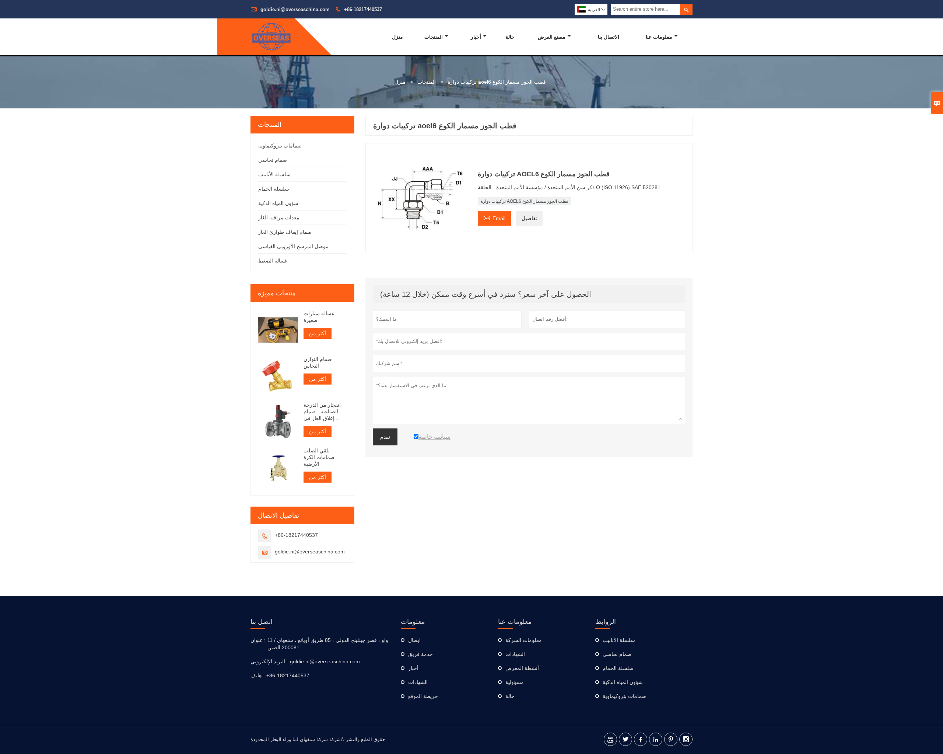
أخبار (476, 37)
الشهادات (418, 682)
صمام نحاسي (272, 160)
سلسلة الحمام (273, 189)
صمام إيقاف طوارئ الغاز (285, 232)
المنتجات (433, 37)
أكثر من (317, 333)
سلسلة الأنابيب (274, 174)
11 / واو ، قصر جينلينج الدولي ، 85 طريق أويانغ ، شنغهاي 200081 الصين (327, 643)
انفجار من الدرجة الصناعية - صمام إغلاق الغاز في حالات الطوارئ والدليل (322, 411)
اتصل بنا (261, 621)
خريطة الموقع (423, 696)
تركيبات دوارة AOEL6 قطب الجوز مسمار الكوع (524, 201)
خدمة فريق (420, 654)
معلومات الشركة (523, 640)
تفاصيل (529, 218)
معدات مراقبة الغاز (278, 217)
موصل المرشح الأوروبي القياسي (293, 246)
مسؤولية (514, 682)
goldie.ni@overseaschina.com (295, 9)
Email (494, 217)
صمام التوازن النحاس (318, 362)
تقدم (385, 437)
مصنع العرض (551, 37)
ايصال (414, 640)
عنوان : (258, 640)
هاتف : (257, 675)
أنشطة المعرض (522, 668)
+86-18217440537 (363, 9)
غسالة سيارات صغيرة (319, 316)
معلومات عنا (659, 37)
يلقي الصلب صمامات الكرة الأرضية (319, 457)
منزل (397, 37)
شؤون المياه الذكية (278, 203)
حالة (510, 37)
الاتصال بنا (608, 37)
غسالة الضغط (272, 261)
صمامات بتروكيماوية (280, 146)
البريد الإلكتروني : (269, 661)
